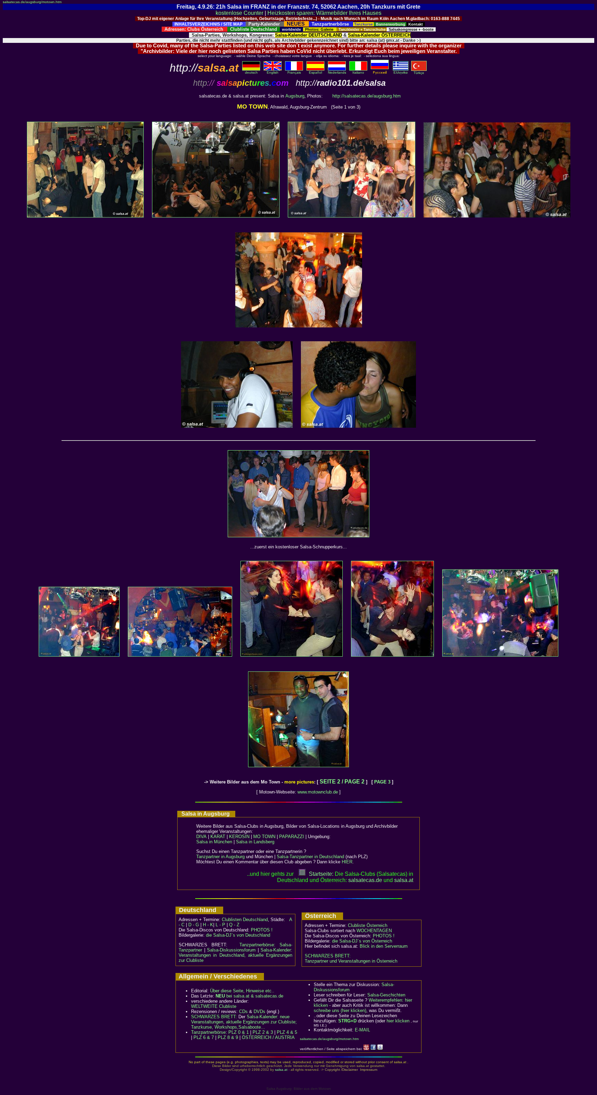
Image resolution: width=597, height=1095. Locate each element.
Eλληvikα (401, 72)
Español (315, 72)
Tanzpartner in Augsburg (220, 856)
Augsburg (294, 96)
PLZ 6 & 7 (203, 1037)
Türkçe (419, 73)
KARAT (217, 836)
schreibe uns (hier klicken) (340, 1010)
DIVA (201, 836)
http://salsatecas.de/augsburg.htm (366, 96)
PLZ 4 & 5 (287, 1032)
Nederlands (337, 72)
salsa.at (281, 1069)
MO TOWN (264, 836)
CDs (243, 1011)
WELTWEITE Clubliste (213, 1006)
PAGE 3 (382, 782)
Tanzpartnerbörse (208, 1032)
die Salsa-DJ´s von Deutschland (238, 935)
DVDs (259, 1011)
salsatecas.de (365, 880)
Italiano (358, 72)
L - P (220, 924)
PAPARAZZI (291, 836)
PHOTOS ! (262, 929)
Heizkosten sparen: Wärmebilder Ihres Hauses (324, 13)
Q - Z (234, 924)
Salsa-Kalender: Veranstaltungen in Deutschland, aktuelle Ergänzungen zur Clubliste (235, 955)
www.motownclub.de (317, 792)
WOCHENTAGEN (374, 930)
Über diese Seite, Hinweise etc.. (242, 990)
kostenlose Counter (239, 13)
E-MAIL (362, 1029)
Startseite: (321, 874)
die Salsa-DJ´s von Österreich (362, 941)
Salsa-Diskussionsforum (231, 950)
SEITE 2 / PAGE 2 (342, 782)
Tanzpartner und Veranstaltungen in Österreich (351, 961)
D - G (193, 924)
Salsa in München (214, 841)
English (272, 72)
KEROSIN (239, 836)
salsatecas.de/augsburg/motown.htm (32, 2)
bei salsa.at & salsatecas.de (249, 996)
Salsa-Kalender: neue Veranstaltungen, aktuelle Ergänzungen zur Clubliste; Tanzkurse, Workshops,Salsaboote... (244, 1022)
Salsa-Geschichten (386, 994)
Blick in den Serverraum (384, 946)
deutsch (251, 72)
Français (294, 72)
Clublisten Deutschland (245, 919)
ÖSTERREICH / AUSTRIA (268, 1037)
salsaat (403, 880)
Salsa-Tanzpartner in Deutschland (310, 856)
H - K (208, 924)
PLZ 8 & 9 (228, 1037)
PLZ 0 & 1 (238, 1032)
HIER (347, 861)
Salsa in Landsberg (255, 841)
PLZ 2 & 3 (263, 1032)
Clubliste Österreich (367, 925)
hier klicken (398, 1020)
